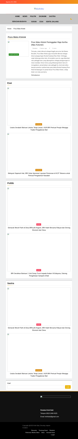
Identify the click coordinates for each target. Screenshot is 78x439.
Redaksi (35, 48)
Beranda (34, 430)
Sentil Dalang (52, 21)
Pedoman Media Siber (32, 432)
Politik (33, 16)
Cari (9, 383)
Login (53, 434)
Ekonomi (42, 16)
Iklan (43, 432)
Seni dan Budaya (19, 21)
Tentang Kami (43, 430)
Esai (41, 21)
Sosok (34, 21)
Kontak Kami (51, 432)
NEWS (25, 16)
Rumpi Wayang (13, 54)
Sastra (52, 16)
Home (17, 16)
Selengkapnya (35, 75)
